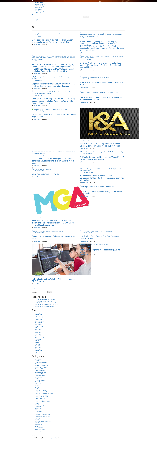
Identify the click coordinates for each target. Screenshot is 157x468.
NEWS (37, 403)
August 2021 (38, 339)
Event (36, 378)
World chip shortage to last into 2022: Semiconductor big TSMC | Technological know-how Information (102, 177)
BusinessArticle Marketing (41, 362)
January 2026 (38, 314)
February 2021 (39, 349)
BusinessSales (39, 364)
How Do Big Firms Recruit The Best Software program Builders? (99, 237)
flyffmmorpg (38, 383)
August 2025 (38, 323)
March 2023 (38, 329)
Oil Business (38, 406)
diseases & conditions (40, 375)
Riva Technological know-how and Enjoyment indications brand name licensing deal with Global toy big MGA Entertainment (53, 222)
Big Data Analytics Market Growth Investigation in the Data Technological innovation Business (53, 84)
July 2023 (37, 327)
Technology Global (40, 4)
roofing (37, 419)
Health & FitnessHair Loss (42, 395)
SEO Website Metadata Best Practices (45, 299)
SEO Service (38, 7)
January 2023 (38, 331)
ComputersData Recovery (42, 369)
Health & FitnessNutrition (41, 396)
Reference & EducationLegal (42, 414)
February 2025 (39, 324)
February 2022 (39, 334)
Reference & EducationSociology (43, 416)
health (36, 388)
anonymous (38, 359)
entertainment (38, 377)
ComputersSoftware (40, 374)
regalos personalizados (41, 418)
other (36, 410)
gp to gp (37, 387)
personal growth (39, 411)
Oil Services (38, 408)
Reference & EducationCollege (43, 413)
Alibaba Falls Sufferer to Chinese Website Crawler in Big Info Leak (54, 115)
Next (34, 288)
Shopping (37, 426)
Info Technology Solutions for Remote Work (46, 303)
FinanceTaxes (38, 382)
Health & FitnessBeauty (41, 392)
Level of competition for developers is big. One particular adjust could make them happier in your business (53, 160)
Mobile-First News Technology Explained (45, 306)
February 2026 (39, 313)
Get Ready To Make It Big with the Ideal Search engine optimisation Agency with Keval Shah (52, 40)
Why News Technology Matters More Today (46, 304)
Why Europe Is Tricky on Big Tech (46, 174)
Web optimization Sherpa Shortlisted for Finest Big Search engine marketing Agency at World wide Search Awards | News (53, 100)
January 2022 (38, 336)
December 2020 (39, 352)
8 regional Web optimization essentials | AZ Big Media (100, 250)
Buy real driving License (41, 367)
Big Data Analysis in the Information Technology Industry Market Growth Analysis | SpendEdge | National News (100, 65)
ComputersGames (40, 370)
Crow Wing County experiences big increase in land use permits (102, 192)
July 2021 (37, 341)
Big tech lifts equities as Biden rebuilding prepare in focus (54, 237)
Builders (37, 360)
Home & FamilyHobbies (41, 398)
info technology (39, 2)
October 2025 (38, 319)
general (37, 385)
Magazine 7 (52, 438)
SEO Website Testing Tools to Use (44, 301)
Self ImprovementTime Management (44, 421)
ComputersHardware (40, 372)
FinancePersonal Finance (41, 380)
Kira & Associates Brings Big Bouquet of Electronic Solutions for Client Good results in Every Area (101, 144)
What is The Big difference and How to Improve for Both (101, 83)
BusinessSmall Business (41, 365)
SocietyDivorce (39, 428)
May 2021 (37, 344)
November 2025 (39, 318)
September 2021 (39, 337)
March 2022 (38, 332)
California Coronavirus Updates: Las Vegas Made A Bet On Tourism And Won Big (102, 158)
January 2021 (38, 350)
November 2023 (39, 326)
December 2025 (39, 316)
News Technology (39, 11)
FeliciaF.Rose (37, 44)
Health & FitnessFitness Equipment (44, 393)
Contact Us (38, 12)
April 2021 (37, 345)
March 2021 (38, 347)
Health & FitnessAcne (40, 390)
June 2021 (38, 342)
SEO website (38, 9)
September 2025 (39, 321)
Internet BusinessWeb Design (42, 401)
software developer (40, 6)
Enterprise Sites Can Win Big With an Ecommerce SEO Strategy (53, 279)
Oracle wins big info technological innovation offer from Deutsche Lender (101, 98)
